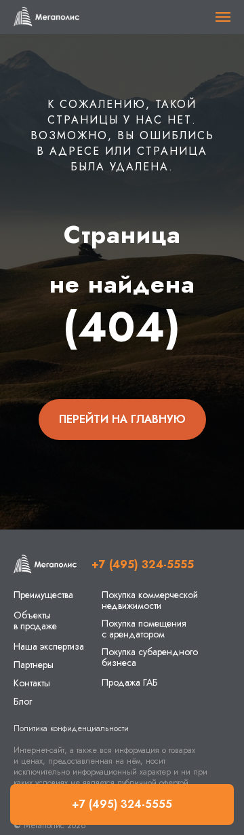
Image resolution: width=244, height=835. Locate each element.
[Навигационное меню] (223, 17)
